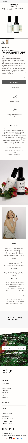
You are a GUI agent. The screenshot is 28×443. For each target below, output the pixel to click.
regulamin (12, 353)
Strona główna (5, 8)
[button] (3, 5)
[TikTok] (13, 429)
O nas (3, 386)
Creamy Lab (5, 390)
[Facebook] (9, 429)
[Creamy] (6, 371)
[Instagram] (6, 429)
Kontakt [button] (4, 408)
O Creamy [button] (5, 380)
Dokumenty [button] (5, 402)
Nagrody (4, 395)
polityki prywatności (18, 352)
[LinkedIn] (2, 429)
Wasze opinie (5, 383)
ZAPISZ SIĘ (21, 348)
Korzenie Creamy (6, 388)
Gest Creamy (5, 392)
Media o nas (5, 397)
